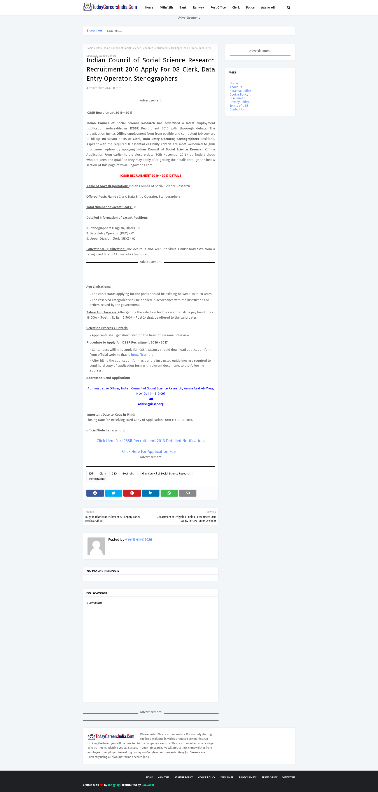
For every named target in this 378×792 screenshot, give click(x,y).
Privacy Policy (239, 102)
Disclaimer (237, 98)
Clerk (103, 473)
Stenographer (97, 478)
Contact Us (237, 109)
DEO (114, 473)
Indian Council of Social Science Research (165, 473)
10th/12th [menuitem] (166, 7)
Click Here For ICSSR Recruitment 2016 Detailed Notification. (151, 440)
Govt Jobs (128, 473)
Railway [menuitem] (198, 7)
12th (98, 48)
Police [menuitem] (250, 7)
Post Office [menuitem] (218, 7)
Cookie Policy (239, 94)
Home (89, 48)
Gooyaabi (148, 785)
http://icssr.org (142, 355)
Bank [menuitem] (182, 7)
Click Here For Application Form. (150, 451)
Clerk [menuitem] (236, 7)
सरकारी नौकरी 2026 (100, 88)
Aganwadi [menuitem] (268, 7)
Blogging (114, 785)
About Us (236, 87)
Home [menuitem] (149, 7)
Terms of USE (239, 106)
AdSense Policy (240, 91)
